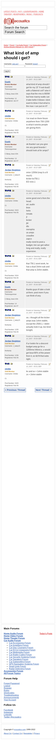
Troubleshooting (11, 695)
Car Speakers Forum (18, 659)
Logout (7, 686)
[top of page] (5, 76)
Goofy (7, 82)
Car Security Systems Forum (22, 657)
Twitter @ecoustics (12, 717)
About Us (7, 733)
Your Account (10, 700)
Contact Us (17, 733)
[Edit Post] (49, 77)
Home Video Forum (13, 636)
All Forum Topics (12, 673)
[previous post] (7, 111)
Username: (11, 64)
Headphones (19, 14)
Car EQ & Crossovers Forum (22, 650)
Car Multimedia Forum (19, 652)
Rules (6, 690)
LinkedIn (8, 715)
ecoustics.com (20, 729)
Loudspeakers (30, 11)
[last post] (9, 76)
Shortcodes (9, 693)
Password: (31, 64)
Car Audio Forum (12, 641)
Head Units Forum (17, 666)
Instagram (8, 712)
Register (8, 688)
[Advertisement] (28, 510)
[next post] (7, 76)
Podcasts (38, 14)
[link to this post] (11, 76)
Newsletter (28, 733)
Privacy (37, 733)
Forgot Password (12, 683)
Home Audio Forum (13, 633)
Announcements (11, 697)
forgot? (35, 64)
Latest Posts (10, 11)
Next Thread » (43, 390)
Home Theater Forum (14, 638)
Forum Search (14, 32)
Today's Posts (45, 633)
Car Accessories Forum (20, 643)
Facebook (8, 710)
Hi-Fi (20, 11)
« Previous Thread (15, 390)
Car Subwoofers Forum (19, 662)
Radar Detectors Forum (20, 669)
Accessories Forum (13, 671)
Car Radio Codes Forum (20, 655)
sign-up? (15, 64)
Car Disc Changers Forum (21, 648)
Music (29, 14)
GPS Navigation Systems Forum (24, 664)
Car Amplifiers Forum (19, 645)
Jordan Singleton (12, 170)
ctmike (8, 116)
